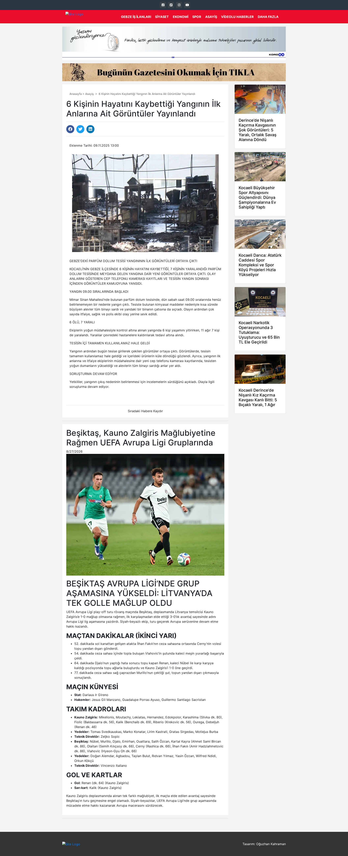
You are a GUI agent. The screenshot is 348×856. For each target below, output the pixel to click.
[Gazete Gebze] (74, 17)
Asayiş (211, 17)
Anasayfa (75, 93)
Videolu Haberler (237, 17)
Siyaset (162, 17)
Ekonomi (180, 17)
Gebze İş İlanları (136, 17)
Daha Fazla (268, 17)
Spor (196, 17)
